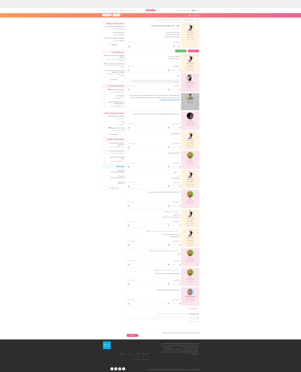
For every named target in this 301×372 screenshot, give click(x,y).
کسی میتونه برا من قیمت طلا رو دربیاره (163, 25)
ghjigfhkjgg (121, 40)
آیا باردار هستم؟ (120, 184)
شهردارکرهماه (119, 161)
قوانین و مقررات (145, 359)
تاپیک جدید (117, 15)
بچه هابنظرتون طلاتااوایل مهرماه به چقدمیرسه (114, 26)
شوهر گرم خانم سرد (120, 96)
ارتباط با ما (136, 359)
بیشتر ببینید (114, 45)
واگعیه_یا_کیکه (118, 92)
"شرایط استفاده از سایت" (176, 348)
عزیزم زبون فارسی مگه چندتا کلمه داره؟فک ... (114, 74)
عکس (184, 11)
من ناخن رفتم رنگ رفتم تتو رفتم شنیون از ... (114, 59)
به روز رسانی (193, 308)
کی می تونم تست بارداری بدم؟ (117, 178)
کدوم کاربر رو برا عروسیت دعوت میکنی (117, 158)
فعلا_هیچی (119, 153)
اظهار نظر (193, 51)
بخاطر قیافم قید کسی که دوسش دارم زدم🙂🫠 (113, 64)
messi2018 (122, 124)
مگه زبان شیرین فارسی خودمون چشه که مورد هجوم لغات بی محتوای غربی (114, 71)
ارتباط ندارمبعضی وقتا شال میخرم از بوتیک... (114, 65)
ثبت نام (103, 11)
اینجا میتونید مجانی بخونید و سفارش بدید (170, 100)
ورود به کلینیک (114, 188)
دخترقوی (119, 98)
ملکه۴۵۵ (122, 118)
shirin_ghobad (121, 29)
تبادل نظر (194, 11)
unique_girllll (121, 34)
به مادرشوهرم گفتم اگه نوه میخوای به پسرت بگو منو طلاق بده (116, 102)
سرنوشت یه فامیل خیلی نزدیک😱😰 (116, 89)
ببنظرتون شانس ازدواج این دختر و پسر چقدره (114, 38)
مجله (198, 11)
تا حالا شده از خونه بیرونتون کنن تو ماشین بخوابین (116, 144)
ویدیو (179, 11)
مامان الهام (190, 102)
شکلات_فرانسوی (118, 106)
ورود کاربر (109, 11)
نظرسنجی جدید (107, 15)
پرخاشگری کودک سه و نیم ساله (117, 172)
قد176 (123, 122)
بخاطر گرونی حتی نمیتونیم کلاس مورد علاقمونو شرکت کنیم (114, 56)
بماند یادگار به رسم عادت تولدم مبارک (116, 116)
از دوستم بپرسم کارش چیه (118, 32)
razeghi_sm (118, 147)
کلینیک (188, 11)
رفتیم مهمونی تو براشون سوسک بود (116, 151)
